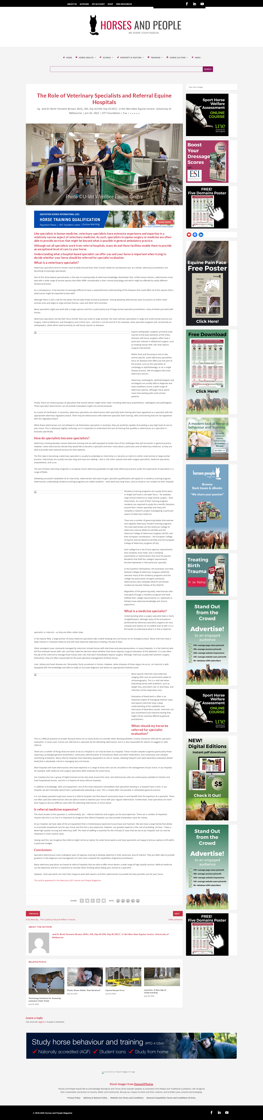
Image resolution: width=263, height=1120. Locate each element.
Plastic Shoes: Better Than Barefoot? (84, 990)
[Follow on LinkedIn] (194, 4)
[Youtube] (189, 235)
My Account (98, 4)
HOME (69, 57)
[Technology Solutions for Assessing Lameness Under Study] (46, 980)
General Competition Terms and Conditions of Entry (171, 1098)
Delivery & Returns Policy (95, 1098)
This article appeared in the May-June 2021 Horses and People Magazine (67, 880)
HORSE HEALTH (86, 57)
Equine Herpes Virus (115, 990)
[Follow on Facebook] (187, 4)
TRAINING (155, 57)
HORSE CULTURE (177, 57)
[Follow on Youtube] (202, 4)
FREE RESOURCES (124, 4)
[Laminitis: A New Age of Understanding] (162, 976)
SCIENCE (107, 57)
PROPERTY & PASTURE (130, 57)
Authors (84, 4)
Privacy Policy (73, 1098)
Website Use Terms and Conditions (126, 1098)
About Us (72, 4)
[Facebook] (195, 235)
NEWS (198, 57)
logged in (42, 1022)
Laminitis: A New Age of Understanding (155, 991)
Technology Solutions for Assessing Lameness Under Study (45, 999)
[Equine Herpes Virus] (123, 976)
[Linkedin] (201, 235)
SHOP (110, 4)
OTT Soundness (111, 113)
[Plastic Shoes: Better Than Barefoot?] (85, 976)
